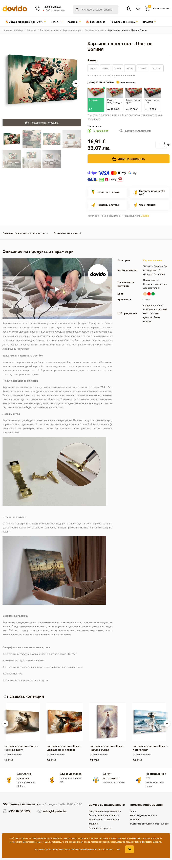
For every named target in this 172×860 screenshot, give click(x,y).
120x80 (142, 68)
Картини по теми (49, 30)
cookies (38, 841)
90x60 (130, 68)
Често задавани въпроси (143, 815)
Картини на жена (94, 30)
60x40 (118, 68)
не (118, 849)
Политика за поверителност (104, 815)
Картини (31, 30)
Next (75, 83)
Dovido (145, 215)
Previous (5, 723)
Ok (129, 849)
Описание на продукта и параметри (24, 233)
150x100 (157, 68)
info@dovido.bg (54, 811)
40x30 (105, 68)
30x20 (93, 68)
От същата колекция (66, 233)
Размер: (93, 60)
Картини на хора (72, 30)
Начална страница (13, 30)
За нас (133, 811)
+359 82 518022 (19, 811)
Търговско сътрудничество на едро (149, 823)
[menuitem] (25, 21)
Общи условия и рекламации (105, 811)
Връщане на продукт (100, 828)
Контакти (135, 819)
